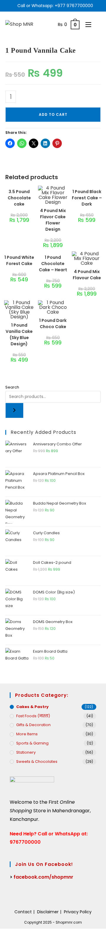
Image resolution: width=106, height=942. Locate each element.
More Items (27, 734)
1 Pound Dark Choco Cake (53, 323)
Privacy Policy (78, 912)
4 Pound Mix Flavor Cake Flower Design (53, 220)
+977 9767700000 (74, 6)
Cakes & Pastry (32, 707)
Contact (23, 912)
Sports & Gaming (32, 743)
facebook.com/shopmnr (43, 877)
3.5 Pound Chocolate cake (19, 198)
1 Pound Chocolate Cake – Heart (53, 263)
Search (12, 387)
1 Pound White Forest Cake (19, 260)
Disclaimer (48, 912)
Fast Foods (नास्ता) (33, 716)
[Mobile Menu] (87, 24)
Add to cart (53, 114)
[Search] (14, 410)
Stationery (26, 752)
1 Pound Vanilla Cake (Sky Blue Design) (19, 334)
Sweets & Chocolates (36, 761)
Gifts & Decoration (33, 725)
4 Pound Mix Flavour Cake (87, 275)
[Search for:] (96, 24)
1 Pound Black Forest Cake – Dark (87, 198)
